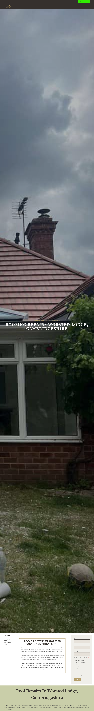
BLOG (80, 6)
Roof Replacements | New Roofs (81, 673)
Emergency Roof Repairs (81, 668)
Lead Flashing (78, 670)
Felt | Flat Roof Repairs (80, 662)
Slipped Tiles (78, 664)
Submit (77, 680)
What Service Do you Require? (81, 658)
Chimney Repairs (79, 666)
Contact (86, 6)
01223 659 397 (83, 1)
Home (61, 6)
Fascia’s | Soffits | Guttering (81, 676)
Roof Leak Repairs (79, 660)
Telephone (76, 651)
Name (75, 638)
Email (75, 645)
